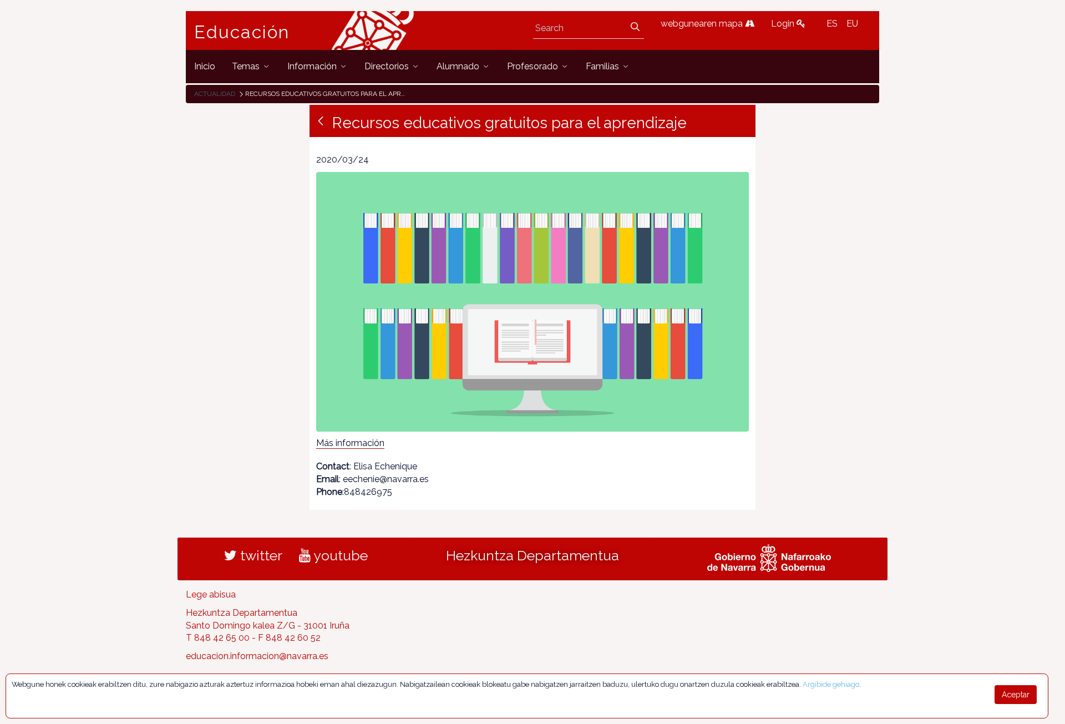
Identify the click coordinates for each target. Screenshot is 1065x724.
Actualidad (214, 94)
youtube (339, 555)
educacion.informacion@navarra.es (257, 656)
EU (852, 23)
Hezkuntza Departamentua (532, 555)
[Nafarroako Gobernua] (769, 556)
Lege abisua (211, 594)
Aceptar (1016, 694)
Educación (242, 32)
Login (784, 23)
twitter (259, 555)
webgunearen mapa (703, 23)
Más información (350, 443)
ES (832, 23)
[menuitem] (205, 66)
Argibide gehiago (831, 684)
